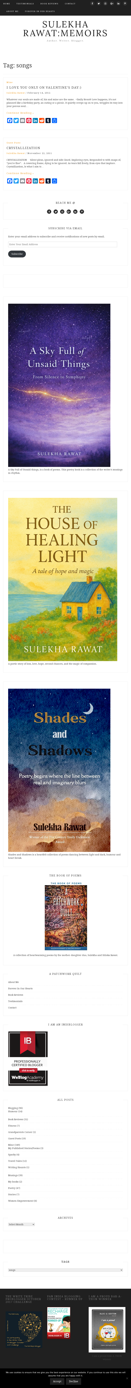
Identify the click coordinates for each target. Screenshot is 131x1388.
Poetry (11, 1188)
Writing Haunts (17, 1167)
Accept (57, 1381)
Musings (13, 1175)
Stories (12, 1194)
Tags (65, 1261)
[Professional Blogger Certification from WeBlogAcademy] (28, 1058)
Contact (70, 4)
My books (13, 1181)
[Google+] (112, 3)
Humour (13, 1111)
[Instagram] (105, 3)
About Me (12, 11)
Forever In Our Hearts (40, 11)
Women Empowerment (20, 1201)
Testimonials (25, 4)
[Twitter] (99, 3)
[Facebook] (92, 3)
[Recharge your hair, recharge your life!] (58, 1323)
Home (6, 4)
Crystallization (23, 148)
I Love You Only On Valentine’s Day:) (44, 87)
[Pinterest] (125, 3)
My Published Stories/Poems (24, 1148)
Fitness (12, 1125)
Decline (73, 1381)
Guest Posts (14, 143)
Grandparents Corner (20, 1132)
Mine (10, 82)
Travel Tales (15, 1161)
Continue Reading (20, 113)
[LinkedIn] (118, 3)
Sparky (12, 1154)
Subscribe (17, 254)
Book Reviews (49, 4)
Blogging (13, 1108)
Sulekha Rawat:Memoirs (65, 29)
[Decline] (127, 1378)
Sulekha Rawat (16, 93)
